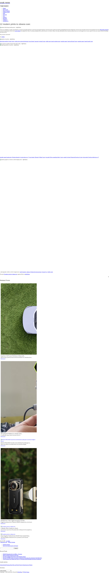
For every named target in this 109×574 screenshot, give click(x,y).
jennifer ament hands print (6, 157)
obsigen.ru (5, 19)
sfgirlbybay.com (3, 542)
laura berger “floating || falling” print (37, 157)
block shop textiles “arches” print (7, 41)
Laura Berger (18, 31)
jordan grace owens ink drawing (21, 41)
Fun (4, 16)
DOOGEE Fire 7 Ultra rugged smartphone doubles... (13, 520)
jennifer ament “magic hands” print (85, 41)
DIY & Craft (5, 9)
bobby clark (50, 272)
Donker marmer (6, 544)
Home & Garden (6, 11)
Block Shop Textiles (104, 29)
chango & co (44, 272)
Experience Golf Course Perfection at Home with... (13, 356)
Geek (4, 13)
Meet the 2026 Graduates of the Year (10, 555)
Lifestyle (5, 17)
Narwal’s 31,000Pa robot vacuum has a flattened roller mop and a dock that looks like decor (22, 558)
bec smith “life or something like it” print (54, 157)
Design (4, 8)
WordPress (20, 572)
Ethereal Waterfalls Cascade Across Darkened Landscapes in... (15, 443)
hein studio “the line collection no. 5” (91, 157)
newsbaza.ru (5, 21)
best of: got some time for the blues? (10, 545)
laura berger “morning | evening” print (37, 41)
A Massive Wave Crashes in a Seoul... (9, 528)
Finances (5, 14)
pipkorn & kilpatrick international (34, 272)
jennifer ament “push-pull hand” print (69, 41)
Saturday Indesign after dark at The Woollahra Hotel (14, 556)
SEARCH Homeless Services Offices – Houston (12, 554)
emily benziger (23, 272)
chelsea (3, 36)
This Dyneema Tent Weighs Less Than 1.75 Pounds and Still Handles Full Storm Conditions (22, 559)
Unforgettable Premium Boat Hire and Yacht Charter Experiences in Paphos (16, 565)
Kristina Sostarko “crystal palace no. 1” (20, 157)
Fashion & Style (6, 12)
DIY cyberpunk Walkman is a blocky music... (11, 433)
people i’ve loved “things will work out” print (73, 157)
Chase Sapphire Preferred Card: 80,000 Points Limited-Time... (15, 536)
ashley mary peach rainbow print (53, 41)
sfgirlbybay (27, 274)
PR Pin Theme (26, 572)
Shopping (5, 18)
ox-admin (8, 541)
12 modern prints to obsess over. (10, 274)
